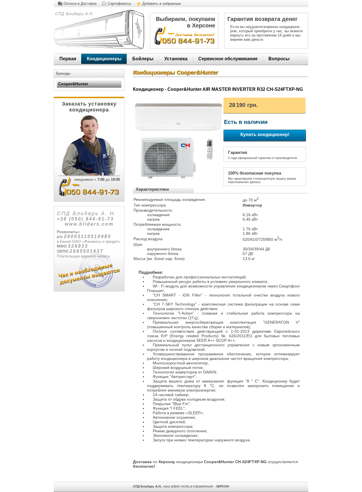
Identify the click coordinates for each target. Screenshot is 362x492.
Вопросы (279, 58)
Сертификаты (119, 3)
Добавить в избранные (161, 3)
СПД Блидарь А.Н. (74, 13)
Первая (67, 58)
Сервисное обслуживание (228, 58)
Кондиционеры (104, 58)
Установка (176, 58)
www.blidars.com (89, 224)
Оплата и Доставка (80, 3)
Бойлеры (143, 58)
